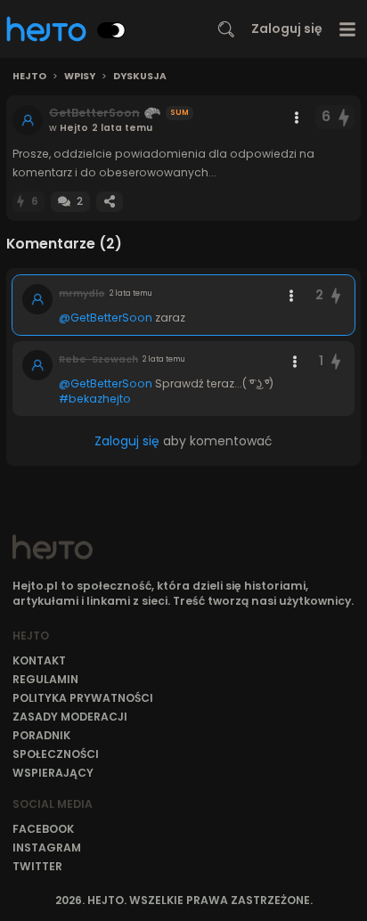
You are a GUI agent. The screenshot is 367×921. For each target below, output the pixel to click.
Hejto (29, 76)
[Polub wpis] (344, 117)
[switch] (111, 30)
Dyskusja (140, 76)
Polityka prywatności (82, 697)
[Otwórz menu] (348, 29)
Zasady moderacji (69, 716)
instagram (46, 847)
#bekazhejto (95, 398)
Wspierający (53, 772)
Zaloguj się (286, 28)
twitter (37, 866)
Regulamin (45, 679)
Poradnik (41, 735)
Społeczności (55, 754)
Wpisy (79, 76)
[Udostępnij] (109, 202)
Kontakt (39, 660)
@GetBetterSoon (105, 317)
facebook (43, 828)
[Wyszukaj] (226, 29)
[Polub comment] (336, 295)
